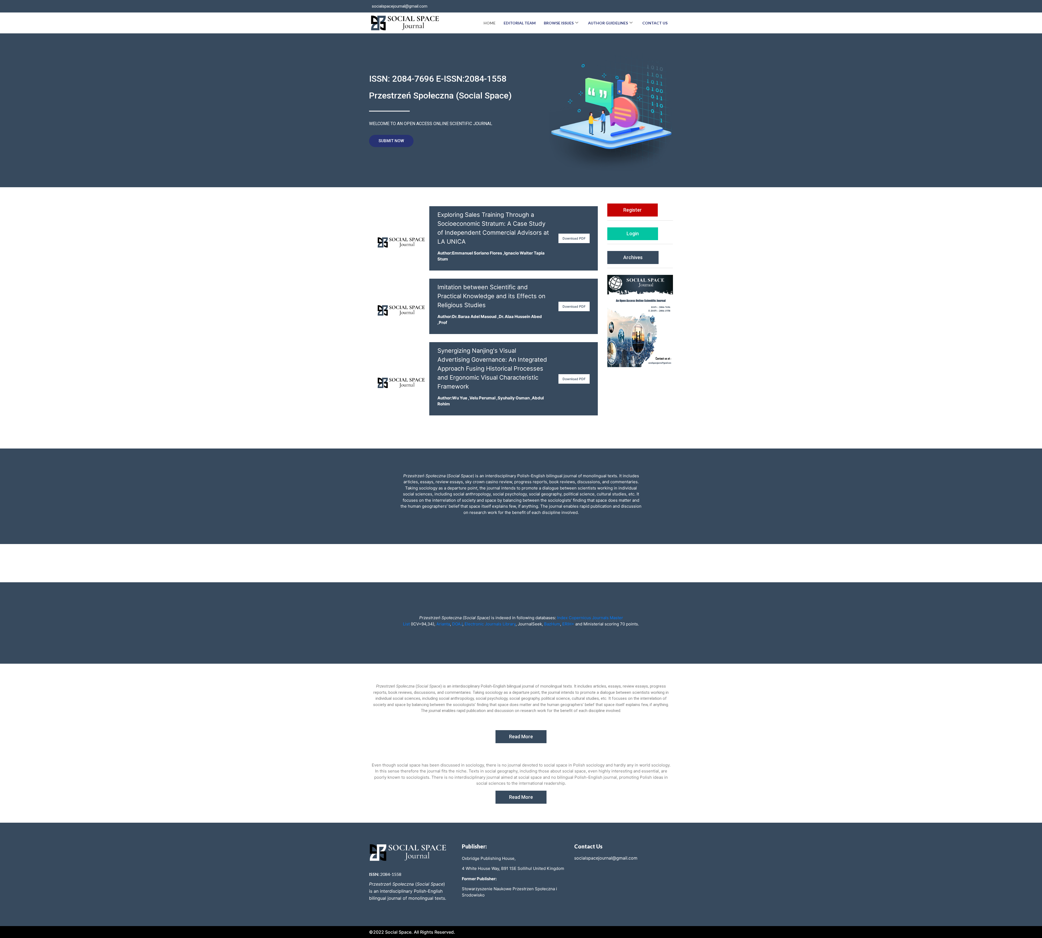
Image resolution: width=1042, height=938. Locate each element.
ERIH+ (568, 624)
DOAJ (457, 624)
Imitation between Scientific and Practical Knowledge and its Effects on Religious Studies (491, 296)
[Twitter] (655, 6)
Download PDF (574, 238)
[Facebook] (644, 6)
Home (489, 23)
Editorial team (520, 23)
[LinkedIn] (666, 6)
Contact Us (655, 23)
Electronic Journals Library (489, 624)
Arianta (443, 624)
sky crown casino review (488, 481)
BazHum (551, 624)
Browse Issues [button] (559, 23)
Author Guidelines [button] (608, 23)
